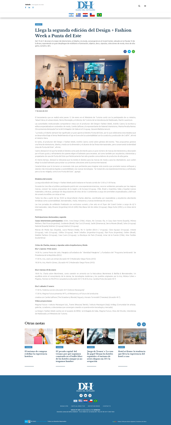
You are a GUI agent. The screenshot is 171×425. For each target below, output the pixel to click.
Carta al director (78, 406)
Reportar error (94, 406)
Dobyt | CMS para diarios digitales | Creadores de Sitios (131, 421)
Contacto (107, 406)
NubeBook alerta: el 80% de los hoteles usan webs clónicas (131, 352)
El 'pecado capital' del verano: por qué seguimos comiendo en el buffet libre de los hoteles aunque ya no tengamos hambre (38, 356)
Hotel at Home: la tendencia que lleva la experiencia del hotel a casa (100, 353)
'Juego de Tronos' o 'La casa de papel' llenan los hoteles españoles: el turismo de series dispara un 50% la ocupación (69, 356)
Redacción (64, 406)
